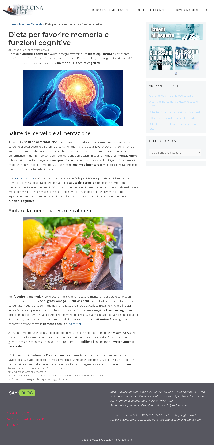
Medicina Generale (30, 24)
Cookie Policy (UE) (18, 413)
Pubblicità (12, 425)
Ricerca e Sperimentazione (110, 10)
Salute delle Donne (150, 10)
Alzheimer (75, 324)
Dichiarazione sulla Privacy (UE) (26, 419)
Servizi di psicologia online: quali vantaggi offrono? (39, 379)
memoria (41, 371)
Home (12, 24)
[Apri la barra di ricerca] (207, 10)
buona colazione (24, 178)
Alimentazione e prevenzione (28, 368)
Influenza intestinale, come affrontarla (172, 118)
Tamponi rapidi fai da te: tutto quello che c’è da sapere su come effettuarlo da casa (58, 375)
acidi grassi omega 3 (23, 371)
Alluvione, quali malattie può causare (171, 95)
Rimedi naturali (188, 10)
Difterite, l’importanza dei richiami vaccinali (174, 112)
